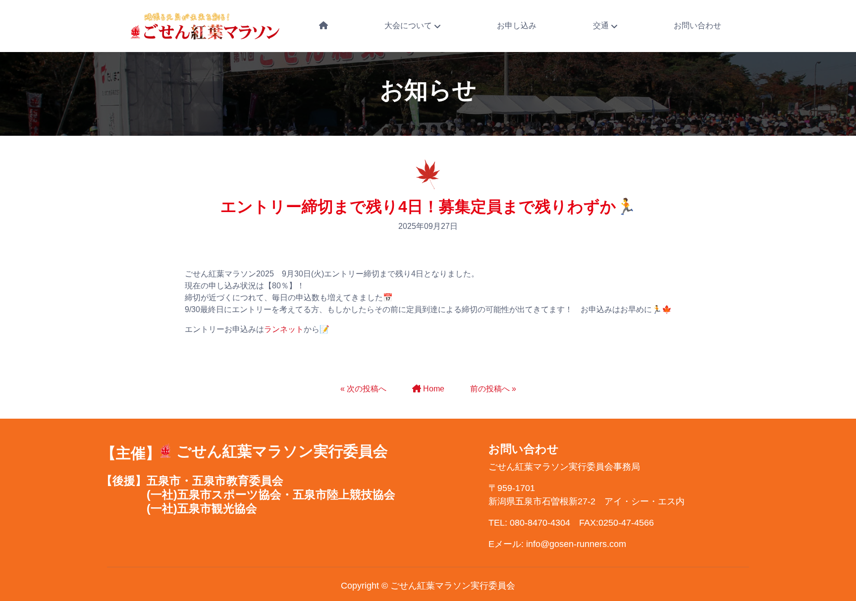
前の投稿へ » (493, 388)
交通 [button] (602, 25)
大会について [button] (409, 25)
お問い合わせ (697, 25)
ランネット (284, 329)
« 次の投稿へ (363, 388)
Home (433, 388)
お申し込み (516, 25)
